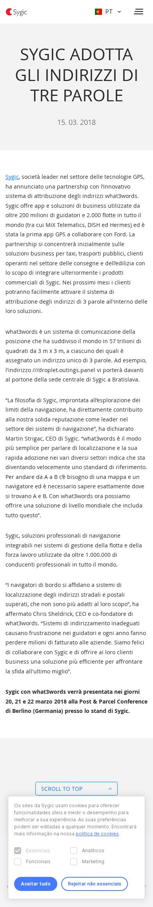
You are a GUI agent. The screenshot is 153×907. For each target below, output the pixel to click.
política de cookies (97, 834)
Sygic (12, 176)
